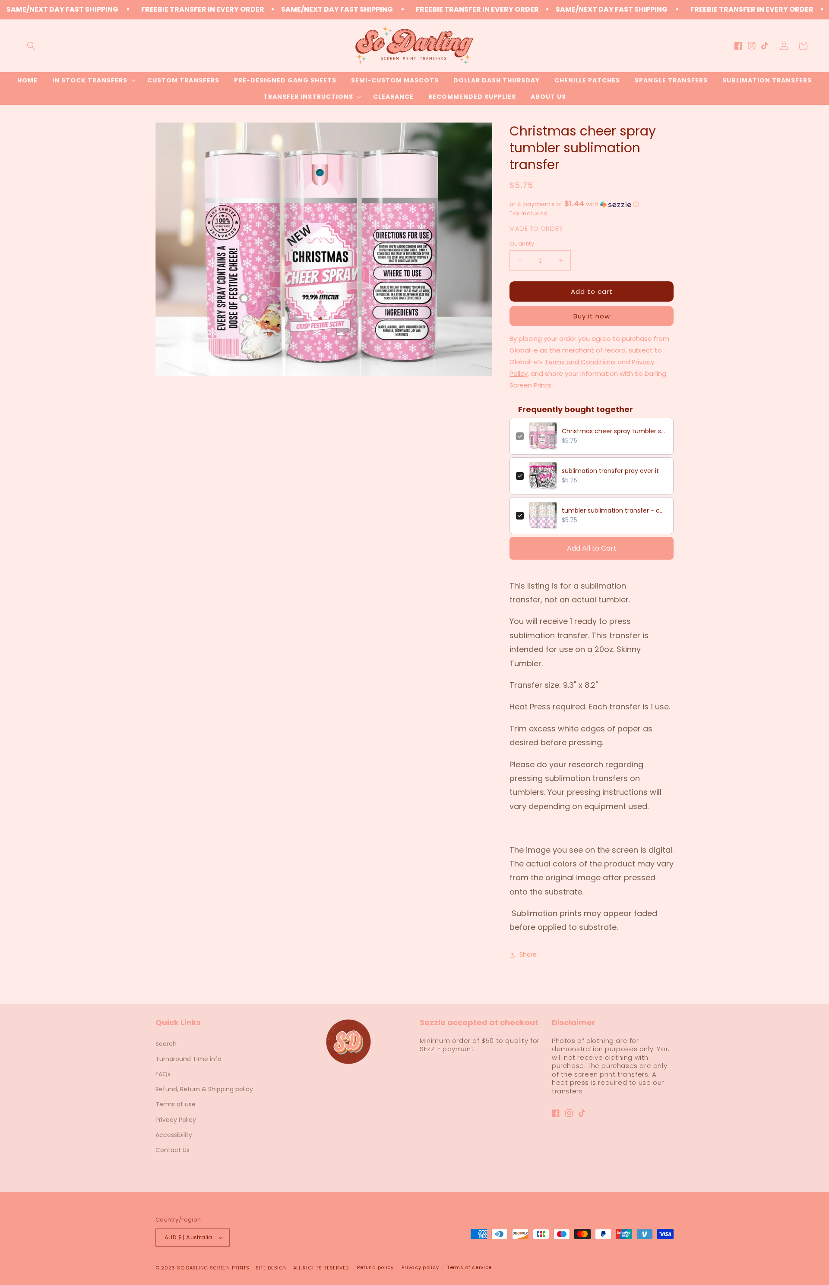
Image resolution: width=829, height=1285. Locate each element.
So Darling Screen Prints (213, 1267)
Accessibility (173, 1135)
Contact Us (172, 1150)
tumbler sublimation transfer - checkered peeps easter (614, 510)
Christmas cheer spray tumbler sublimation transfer (614, 431)
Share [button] (528, 954)
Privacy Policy (175, 1119)
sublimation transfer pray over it (610, 470)
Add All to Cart (592, 548)
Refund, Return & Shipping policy (204, 1089)
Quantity (521, 243)
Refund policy (375, 1267)
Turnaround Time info (188, 1059)
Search (166, 1043)
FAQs (163, 1074)
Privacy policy (420, 1267)
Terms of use (175, 1104)
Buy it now (591, 316)
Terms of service (469, 1267)
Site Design (271, 1267)
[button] (31, 45)
